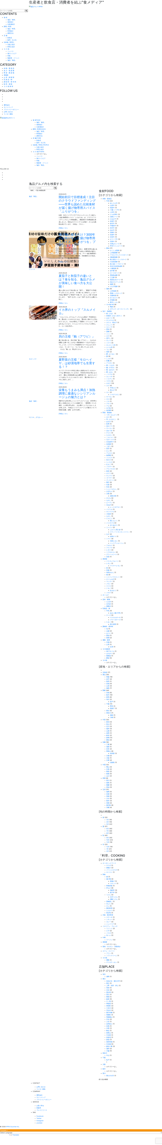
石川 (107, 726)
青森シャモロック (116, 293)
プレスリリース (41, 1110)
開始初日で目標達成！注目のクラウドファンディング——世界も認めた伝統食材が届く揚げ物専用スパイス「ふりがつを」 (77, 204)
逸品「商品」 (12, 60)
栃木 (107, 695)
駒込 (107, 1030)
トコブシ (109, 379)
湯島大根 (113, 496)
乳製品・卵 (106, 608)
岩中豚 (112, 271)
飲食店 (10, 38)
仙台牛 (112, 230)
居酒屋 (105, 942)
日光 (107, 1019)
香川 (107, 780)
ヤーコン (109, 428)
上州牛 (112, 212)
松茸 (107, 424)
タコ (107, 399)
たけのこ (109, 435)
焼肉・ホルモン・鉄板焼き (112, 946)
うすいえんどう (111, 415)
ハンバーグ (110, 924)
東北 (104, 675)
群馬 (107, 697)
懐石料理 (109, 908)
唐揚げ (108, 868)
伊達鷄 (112, 300)
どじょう (109, 325)
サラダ (108, 865)
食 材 (36, 120)
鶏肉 (107, 289)
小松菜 (108, 514)
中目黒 (108, 1035)
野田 (111, 706)
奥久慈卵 (113, 624)
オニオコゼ (110, 320)
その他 (105, 660)
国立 (107, 983)
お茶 (107, 644)
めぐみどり (114, 298)
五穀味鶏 (113, 295)
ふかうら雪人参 (115, 530)
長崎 (107, 796)
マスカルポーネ (115, 617)
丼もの (108, 888)
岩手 (107, 679)
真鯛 (107, 331)
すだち (108, 498)
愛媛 (107, 785)
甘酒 (107, 642)
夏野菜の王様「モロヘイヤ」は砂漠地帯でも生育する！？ (77, 363)
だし (107, 906)
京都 (107, 756)
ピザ (107, 931)
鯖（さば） (110, 313)
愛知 (107, 740)
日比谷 (108, 1010)
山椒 (107, 631)
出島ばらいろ (114, 244)
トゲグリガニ (114, 394)
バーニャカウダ (111, 870)
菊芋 (107, 482)
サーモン (109, 397)
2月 (107, 851)
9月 (107, 838)
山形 (107, 686)
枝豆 (107, 471)
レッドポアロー (115, 507)
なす (107, 534)
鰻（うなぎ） (110, 365)
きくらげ (106, 595)
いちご (108, 588)
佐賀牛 (112, 235)
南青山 (108, 1033)
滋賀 (107, 747)
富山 (107, 724)
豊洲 (107, 997)
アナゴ (108, 403)
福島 (107, 688)
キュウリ (109, 476)
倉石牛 (112, 223)
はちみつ (109, 653)
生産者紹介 (11, 24)
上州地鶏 (113, 291)
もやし (108, 500)
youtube (39, 1123)
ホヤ (107, 336)
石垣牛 (112, 237)
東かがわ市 (110, 1076)
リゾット (109, 928)
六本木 (108, 1008)
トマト (108, 539)
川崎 (111, 717)
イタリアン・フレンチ (110, 926)
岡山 (107, 767)
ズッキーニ (110, 480)
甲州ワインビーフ (116, 246)
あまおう (113, 590)
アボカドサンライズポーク (119, 255)
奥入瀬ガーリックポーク (118, 259)
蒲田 (107, 1048)
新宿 (107, 1039)
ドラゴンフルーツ (112, 561)
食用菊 (108, 455)
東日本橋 (109, 1012)
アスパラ (109, 548)
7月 (107, 831)
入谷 (107, 1021)
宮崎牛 (112, 232)
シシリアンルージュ (117, 543)
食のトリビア (12, 53)
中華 (104, 937)
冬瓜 (107, 487)
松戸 (107, 1060)
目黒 (107, 1026)
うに (107, 349)
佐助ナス (113, 536)
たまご (108, 622)
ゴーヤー (109, 478)
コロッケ (113, 883)
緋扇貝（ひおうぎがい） (114, 316)
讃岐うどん (114, 899)
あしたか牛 (114, 203)
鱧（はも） (110, 372)
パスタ (108, 933)
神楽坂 (108, 1003)
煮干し (108, 338)
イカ (107, 401)
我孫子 (112, 708)
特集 (9, 56)
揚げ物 (108, 879)
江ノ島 (108, 1001)
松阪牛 (112, 208)
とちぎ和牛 (114, 214)
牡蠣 (107, 361)
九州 (104, 789)
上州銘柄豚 (114, 253)
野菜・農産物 (107, 412)
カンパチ (109, 376)
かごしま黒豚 (114, 250)
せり (107, 417)
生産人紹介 (11, 44)
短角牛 (112, 221)
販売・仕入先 (12, 40)
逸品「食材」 (12, 20)
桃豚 (111, 284)
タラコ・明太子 (111, 322)
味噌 (107, 638)
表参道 (108, 1037)
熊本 (107, 801)
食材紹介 (11, 22)
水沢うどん (114, 897)
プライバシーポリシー (11, 109)
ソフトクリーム (111, 955)
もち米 (108, 602)
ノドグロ (109, 374)
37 (37, 417)
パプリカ (109, 509)
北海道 (105, 672)
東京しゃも (114, 302)
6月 (107, 829)
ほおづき (109, 430)
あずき (108, 421)
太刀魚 (108, 408)
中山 (107, 1055)
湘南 (111, 715)
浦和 (107, 976)
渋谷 (107, 990)
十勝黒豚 (113, 268)
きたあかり (114, 525)
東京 (107, 711)
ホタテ (108, 383)
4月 (107, 822)
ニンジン (109, 527)
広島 (107, 769)
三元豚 (112, 277)
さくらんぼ (110, 579)
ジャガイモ (110, 523)
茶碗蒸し (109, 901)
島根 (107, 774)
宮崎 (107, 803)
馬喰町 (108, 1015)
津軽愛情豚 (114, 257)
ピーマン (109, 503)
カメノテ (109, 327)
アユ (107, 406)
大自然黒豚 (114, 262)
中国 (104, 765)
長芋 (107, 448)
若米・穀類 (106, 599)
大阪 (107, 758)
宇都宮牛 (113, 226)
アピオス (109, 453)
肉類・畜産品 (107, 199)
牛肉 (107, 201)
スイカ (108, 586)
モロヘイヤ (110, 439)
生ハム (108, 935)
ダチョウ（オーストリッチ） (120, 309)
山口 (107, 776)
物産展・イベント (14, 58)
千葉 (107, 704)
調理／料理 (39, 129)
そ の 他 (38, 152)
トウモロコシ (110, 552)
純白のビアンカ (115, 282)
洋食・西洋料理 (108, 915)
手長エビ (113, 388)
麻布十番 (109, 1046)
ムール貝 (109, 347)
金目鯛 (108, 410)
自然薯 (108, 444)
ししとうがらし (111, 489)
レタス (108, 550)
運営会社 (7, 105)
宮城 (107, 684)
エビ (107, 385)
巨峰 (107, 570)
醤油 (107, 635)
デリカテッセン (111, 962)
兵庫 (107, 760)
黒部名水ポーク (115, 280)
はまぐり (109, 318)
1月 (107, 849)
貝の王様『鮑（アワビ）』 (77, 336)
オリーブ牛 (114, 239)
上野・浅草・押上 (112, 985)
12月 (107, 847)
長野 (107, 733)
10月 (107, 840)
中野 (107, 1028)
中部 (104, 720)
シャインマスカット (113, 577)
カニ (107, 392)
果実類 (105, 559)
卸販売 (38, 1108)
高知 (107, 787)
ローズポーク (114, 273)
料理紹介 (11, 31)
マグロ (108, 381)
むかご (108, 464)
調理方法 (11, 33)
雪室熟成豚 (114, 275)
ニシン (108, 334)
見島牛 (112, 241)
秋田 (107, 681)
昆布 (107, 329)
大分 (107, 798)
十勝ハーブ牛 (114, 210)
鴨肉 (111, 307)
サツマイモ (110, 512)
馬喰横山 (109, 1017)
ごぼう (108, 446)
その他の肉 (110, 304)
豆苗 (107, 557)
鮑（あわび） (110, 370)
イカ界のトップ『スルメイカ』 (77, 311)
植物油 (108, 656)
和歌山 (108, 751)
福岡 (107, 792)
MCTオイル (110, 651)
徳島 (107, 783)
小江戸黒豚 (114, 286)
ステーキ (109, 917)
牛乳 (107, 611)
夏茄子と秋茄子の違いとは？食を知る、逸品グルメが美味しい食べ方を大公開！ (77, 281)
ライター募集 (8, 114)
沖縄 (107, 807)
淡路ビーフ (114, 217)
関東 (104, 690)
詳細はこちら (63, 228)
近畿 (104, 742)
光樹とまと (114, 541)
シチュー (109, 919)
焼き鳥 (108, 913)
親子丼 (112, 892)
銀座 (107, 999)
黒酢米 (108, 606)
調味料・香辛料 (108, 626)
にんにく (109, 518)
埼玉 (107, 699)
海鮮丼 (112, 890)
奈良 (107, 749)
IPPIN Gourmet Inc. (12, 1127)
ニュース (11, 51)
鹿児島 (108, 805)
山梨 (107, 731)
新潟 (107, 722)
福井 (107, 729)
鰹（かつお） (110, 354)
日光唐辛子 (110, 442)
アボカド (109, 545)
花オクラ (109, 426)
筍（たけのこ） (111, 419)
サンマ (108, 340)
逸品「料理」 (12, 29)
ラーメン (109, 940)
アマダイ (109, 363)
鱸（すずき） (110, 367)
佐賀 (107, 794)
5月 (107, 824)
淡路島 (112, 762)
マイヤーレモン (115, 566)
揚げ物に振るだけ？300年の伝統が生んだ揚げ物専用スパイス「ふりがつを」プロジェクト (77, 240)
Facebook (40, 1116)
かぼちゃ (109, 491)
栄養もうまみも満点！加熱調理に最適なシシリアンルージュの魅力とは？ (77, 393)
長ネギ (108, 460)
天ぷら (108, 904)
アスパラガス (110, 469)
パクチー (109, 467)
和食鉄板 (109, 886)
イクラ (108, 343)
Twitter (38, 1118)
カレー (108, 922)
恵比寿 (108, 992)
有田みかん (110, 572)
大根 (107, 494)
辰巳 (107, 994)
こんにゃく (110, 437)
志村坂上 (109, 1024)
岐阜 (107, 735)
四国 (104, 778)
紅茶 (111, 647)
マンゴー (109, 581)
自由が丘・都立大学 (113, 981)
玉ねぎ (108, 505)
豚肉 (107, 248)
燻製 (107, 960)
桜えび (112, 390)
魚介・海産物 (107, 311)
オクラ (108, 473)
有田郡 (112, 753)
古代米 (108, 604)
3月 (107, 820)
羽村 (107, 988)
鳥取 (107, 771)
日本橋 (108, 1044)
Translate (15, 1135)
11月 (107, 842)
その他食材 (106, 649)
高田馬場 (109, 1042)
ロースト (109, 872)
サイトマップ (8, 107)
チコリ (108, 433)
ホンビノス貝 (110, 345)
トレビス (109, 458)
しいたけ (109, 462)
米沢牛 (112, 228)
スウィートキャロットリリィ (120, 532)
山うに (108, 633)
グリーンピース (111, 554)
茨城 (107, 693)
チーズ (108, 615)
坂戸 (111, 702)
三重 (107, 744)
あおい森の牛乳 (115, 613)
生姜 (107, 485)
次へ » (40, 417)
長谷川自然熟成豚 (116, 266)
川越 (107, 1051)
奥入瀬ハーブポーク (117, 264)
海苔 (107, 352)
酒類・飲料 (106, 640)
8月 (107, 833)
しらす (108, 358)
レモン (108, 563)
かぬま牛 (113, 219)
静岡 (107, 738)
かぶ (107, 451)
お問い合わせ (8, 112)
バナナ (108, 593)
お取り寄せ (40, 1106)
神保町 (108, 1006)
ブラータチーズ (115, 620)
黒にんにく (114, 521)
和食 (104, 874)
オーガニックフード (109, 863)
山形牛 (112, 205)
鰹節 (107, 658)
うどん (108, 895)
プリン (108, 953)
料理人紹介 (11, 47)
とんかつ (109, 910)
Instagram (40, 1121)
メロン (108, 584)
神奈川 (108, 713)
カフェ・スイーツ (109, 951)
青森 (107, 677)
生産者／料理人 (41, 145)
